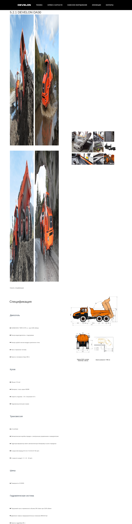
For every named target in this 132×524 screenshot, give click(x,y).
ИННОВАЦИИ (96, 5)
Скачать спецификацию (17, 288)
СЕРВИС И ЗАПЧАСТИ (54, 5)
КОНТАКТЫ (109, 5)
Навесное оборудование (77, 5)
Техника (39, 5)
